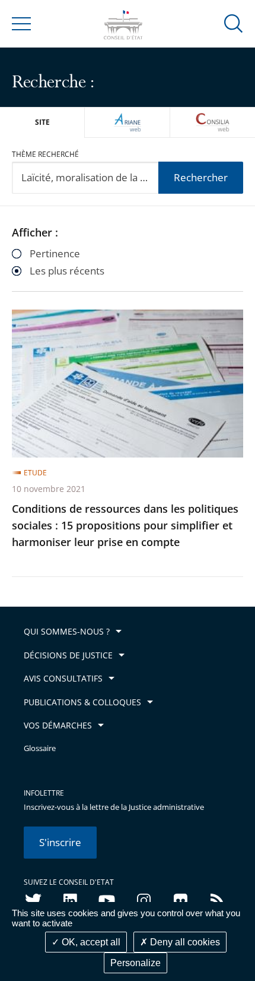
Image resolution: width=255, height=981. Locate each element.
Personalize (135, 963)
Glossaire (40, 748)
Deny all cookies (184, 942)
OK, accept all (89, 942)
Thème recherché (45, 154)
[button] (233, 23)
